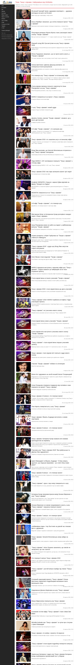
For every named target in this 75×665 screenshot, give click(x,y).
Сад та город (4, 20)
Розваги (3, 18)
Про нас (3, 33)
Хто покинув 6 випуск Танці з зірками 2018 (46, 558)
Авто (3, 5)
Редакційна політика (6, 38)
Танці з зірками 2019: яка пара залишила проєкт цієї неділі (51, 171)
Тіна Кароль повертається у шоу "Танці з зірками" (48, 406)
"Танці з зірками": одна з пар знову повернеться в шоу (50, 483)
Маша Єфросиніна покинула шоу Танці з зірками (48, 601)
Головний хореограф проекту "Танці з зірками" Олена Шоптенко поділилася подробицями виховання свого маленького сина (50, 581)
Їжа (2, 9)
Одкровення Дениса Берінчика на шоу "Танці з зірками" (50, 590)
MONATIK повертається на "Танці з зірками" (46, 192)
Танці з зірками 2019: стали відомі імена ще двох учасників (52, 289)
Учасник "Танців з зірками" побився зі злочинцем (48, 364)
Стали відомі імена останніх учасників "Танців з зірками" (51, 278)
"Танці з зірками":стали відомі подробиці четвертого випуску (52, 643)
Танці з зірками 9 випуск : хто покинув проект (47, 428)
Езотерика (4, 7)
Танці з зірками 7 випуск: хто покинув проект (47, 515)
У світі (3, 27)
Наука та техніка (5, 16)
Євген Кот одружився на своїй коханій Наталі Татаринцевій (52, 374)
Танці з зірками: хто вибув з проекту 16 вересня (48, 633)
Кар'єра (3, 11)
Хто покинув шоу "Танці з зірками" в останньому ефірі (50, 75)
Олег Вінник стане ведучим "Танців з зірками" (47, 257)
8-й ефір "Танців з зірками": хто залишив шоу (47, 129)
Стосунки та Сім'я (5, 24)
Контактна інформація (7, 34)
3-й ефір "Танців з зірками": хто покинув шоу (47, 203)
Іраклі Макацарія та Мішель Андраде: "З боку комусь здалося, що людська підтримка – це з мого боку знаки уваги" (50, 463)
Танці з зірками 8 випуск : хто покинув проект (47, 473)
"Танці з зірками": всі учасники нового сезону (47, 310)
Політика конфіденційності (8, 36)
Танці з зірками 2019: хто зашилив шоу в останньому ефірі (51, 139)
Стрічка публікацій (6, 30)
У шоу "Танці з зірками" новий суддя (44, 107)
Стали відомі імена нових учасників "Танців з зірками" (50, 321)
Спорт (3, 22)
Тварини (3, 26)
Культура (4, 13)
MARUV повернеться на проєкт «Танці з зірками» (48, 97)
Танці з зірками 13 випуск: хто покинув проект (47, 396)
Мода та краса (5, 15)
